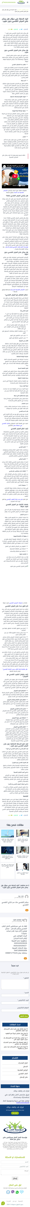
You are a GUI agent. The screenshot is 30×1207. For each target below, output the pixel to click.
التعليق (26, 978)
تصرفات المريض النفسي (15, 603)
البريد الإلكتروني (23, 1000)
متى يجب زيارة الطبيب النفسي (14, 499)
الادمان (25, 1066)
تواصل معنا (15, 1113)
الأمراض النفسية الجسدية (18, 289)
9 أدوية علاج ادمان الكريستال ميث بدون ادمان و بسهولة (16, 1047)
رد (26, 910)
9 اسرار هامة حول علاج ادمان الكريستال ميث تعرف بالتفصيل (16, 1030)
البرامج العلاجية (23, 1070)
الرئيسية (26, 10)
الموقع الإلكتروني (23, 1007)
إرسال (15, 1178)
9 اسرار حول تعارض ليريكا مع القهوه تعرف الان (16, 1034)
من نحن (14, 1201)
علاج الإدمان (24, 1077)
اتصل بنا (9, 1201)
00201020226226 (9, 2)
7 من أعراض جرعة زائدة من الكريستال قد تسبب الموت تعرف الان (15, 1039)
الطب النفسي (20, 10)
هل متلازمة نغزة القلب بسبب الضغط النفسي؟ (15, 669)
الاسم (26, 992)
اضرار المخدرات (23, 1062)
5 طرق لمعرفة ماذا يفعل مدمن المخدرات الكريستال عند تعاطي (15, 1043)
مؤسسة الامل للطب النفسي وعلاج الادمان (16, 247)
